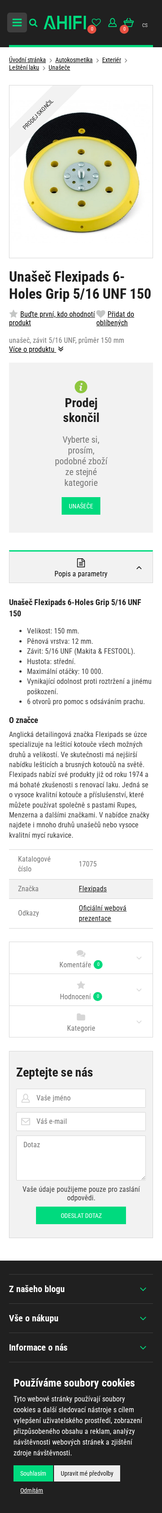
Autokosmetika (74, 59)
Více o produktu (32, 349)
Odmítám (31, 1490)
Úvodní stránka (27, 59)
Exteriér (111, 59)
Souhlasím (33, 1473)
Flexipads (93, 888)
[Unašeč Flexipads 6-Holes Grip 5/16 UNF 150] (81, 171)
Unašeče (59, 67)
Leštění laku (24, 67)
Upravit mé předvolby (87, 1473)
